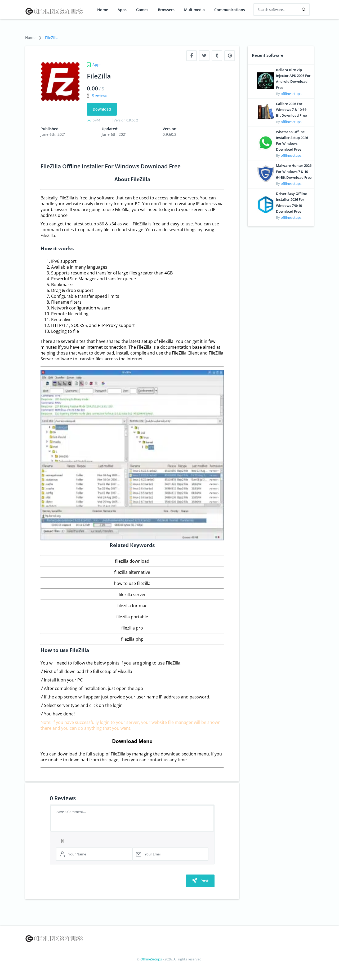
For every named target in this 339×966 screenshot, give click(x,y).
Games (142, 9)
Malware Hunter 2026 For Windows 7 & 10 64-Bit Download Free (293, 171)
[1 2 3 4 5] (132, 840)
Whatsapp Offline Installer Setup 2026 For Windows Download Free (292, 140)
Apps (122, 9)
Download (102, 109)
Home (102, 9)
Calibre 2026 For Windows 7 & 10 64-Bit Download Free (291, 109)
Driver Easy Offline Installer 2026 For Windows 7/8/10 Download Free (291, 202)
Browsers (166, 9)
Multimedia (194, 9)
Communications (229, 9)
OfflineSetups (151, 959)
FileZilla (52, 37)
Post (204, 880)
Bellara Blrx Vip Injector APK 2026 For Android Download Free (293, 78)
